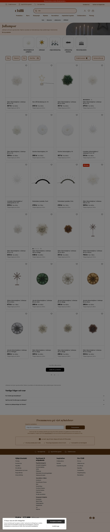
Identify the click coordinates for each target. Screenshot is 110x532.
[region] (34, 523)
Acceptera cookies (55, 521)
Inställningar (55, 526)
